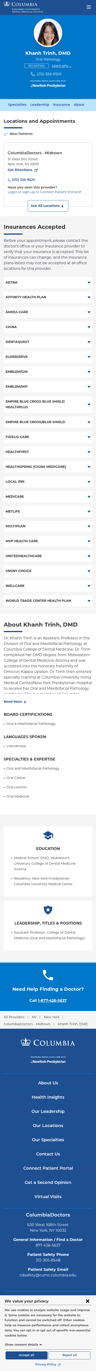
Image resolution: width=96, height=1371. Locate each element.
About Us (48, 1083)
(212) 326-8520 (49, 74)
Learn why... (62, 65)
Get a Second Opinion (48, 1183)
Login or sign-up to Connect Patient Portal (43, 192)
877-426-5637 (48, 1245)
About (79, 105)
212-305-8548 (48, 1260)
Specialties (17, 105)
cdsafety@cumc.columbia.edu (48, 1275)
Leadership (39, 105)
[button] (48, 206)
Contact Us (48, 1154)
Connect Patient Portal (48, 1169)
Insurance (61, 105)
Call (48, 1000)
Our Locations (48, 1126)
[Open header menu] (88, 6)
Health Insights (48, 1098)
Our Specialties (48, 1140)
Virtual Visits (48, 1197)
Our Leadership (48, 1112)
